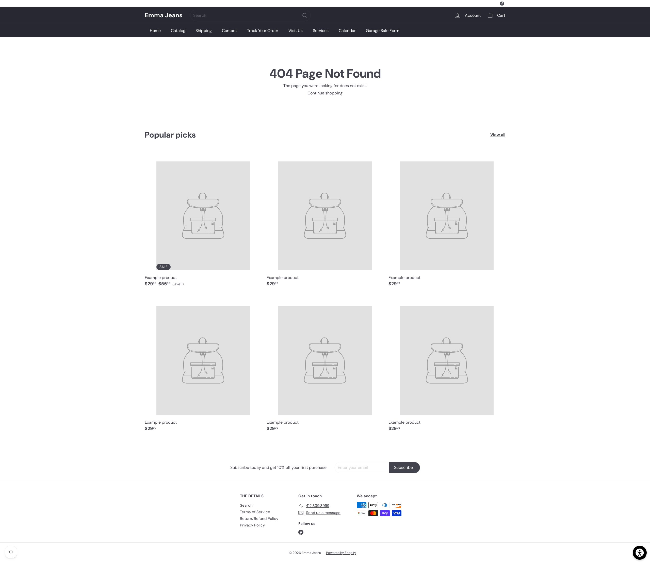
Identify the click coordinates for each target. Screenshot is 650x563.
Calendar (347, 30)
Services (321, 30)
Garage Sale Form (382, 30)
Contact (229, 30)
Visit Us (295, 30)
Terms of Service (255, 512)
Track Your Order (262, 30)
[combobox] (250, 15)
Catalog (178, 30)
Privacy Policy (252, 525)
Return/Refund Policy (259, 518)
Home (155, 30)
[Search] (305, 15)
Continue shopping (325, 93)
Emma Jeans (164, 15)
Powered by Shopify (341, 553)
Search (246, 505)
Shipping (204, 30)
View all (497, 134)
